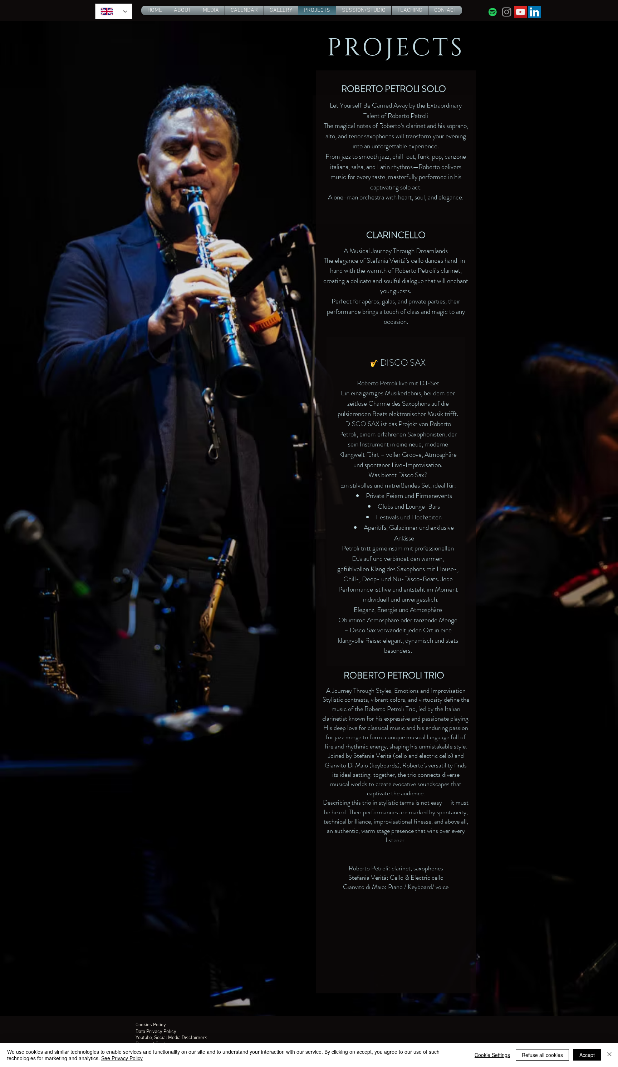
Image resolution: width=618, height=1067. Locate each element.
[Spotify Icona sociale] (492, 12)
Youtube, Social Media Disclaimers (171, 1038)
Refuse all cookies (542, 1054)
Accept (587, 1054)
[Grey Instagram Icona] (506, 12)
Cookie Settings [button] (492, 1054)
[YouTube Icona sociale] (520, 12)
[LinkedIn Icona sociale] (534, 12)
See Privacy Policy (122, 1058)
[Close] (609, 1054)
